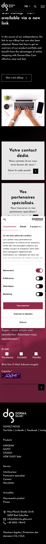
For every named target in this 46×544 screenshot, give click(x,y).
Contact (7, 479)
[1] (41, 387)
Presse (6, 502)
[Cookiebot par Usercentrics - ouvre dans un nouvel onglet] (32, 219)
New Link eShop (14, 78)
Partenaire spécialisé (14, 475)
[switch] (39, 278)
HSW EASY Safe (12, 456)
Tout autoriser (23, 306)
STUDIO (7, 453)
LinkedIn (19, 430)
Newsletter (8, 483)
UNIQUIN (8, 445)
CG (15, 536)
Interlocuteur (10, 472)
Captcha (7, 371)
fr (26, 6)
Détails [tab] (23, 226)
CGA (22, 536)
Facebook (32, 430)
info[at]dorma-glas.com (19, 519)
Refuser (23, 322)
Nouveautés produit (13, 498)
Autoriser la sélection (23, 314)
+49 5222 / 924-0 (16, 522)
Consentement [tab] (9, 226)
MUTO (6, 449)
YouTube (7, 430)
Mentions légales (12, 532)
